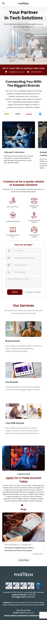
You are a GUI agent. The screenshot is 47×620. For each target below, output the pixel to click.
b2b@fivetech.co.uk (23, 613)
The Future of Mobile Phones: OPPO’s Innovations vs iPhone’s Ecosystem (19, 549)
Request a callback (34, 292)
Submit (15, 292)
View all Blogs (23, 560)
